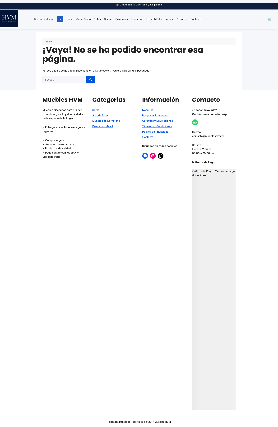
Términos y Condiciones (157, 126)
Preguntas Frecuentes (155, 115)
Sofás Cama (83, 19)
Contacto (195, 19)
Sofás (97, 19)
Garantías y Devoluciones (157, 120)
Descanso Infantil (102, 126)
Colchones (121, 19)
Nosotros (182, 19)
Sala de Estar (100, 115)
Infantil (170, 19)
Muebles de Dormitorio (106, 120)
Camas (108, 19)
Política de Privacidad (155, 131)
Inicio (70, 19)
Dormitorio (137, 19)
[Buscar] (60, 19)
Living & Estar (154, 19)
